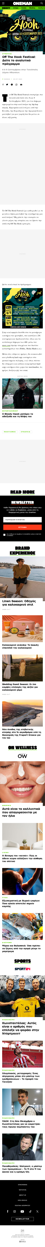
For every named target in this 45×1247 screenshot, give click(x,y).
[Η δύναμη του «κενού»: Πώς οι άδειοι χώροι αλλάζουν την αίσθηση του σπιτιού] (22, 836)
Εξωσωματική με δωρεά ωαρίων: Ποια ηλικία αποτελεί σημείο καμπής (21, 903)
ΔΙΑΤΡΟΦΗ (7, 942)
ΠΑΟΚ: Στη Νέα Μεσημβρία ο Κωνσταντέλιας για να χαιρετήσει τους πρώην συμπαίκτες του (21, 1124)
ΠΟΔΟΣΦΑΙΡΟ (8, 1020)
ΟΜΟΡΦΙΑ (6, 805)
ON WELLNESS (22, 748)
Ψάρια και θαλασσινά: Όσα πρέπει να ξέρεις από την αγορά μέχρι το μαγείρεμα (21, 948)
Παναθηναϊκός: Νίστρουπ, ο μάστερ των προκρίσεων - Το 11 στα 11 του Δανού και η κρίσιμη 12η (22, 1169)
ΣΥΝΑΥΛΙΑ (7, 54)
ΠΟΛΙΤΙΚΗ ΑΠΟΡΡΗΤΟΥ (22, 1205)
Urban (15, 8)
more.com (6, 345)
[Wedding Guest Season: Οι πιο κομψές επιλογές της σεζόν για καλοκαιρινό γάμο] (22, 668)
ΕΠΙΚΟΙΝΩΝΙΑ (22, 1184)
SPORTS (22, 961)
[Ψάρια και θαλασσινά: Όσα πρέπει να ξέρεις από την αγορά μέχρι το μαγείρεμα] (22, 926)
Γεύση (23, 8)
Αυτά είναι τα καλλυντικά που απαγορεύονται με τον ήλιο (21, 812)
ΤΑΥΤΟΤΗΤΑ (22, 1190)
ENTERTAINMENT (10, 411)
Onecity (6, 8)
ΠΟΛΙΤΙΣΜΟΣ (10, 432)
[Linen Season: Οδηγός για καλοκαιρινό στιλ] (22, 578)
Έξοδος (32, 8)
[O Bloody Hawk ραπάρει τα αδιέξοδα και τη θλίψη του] (22, 393)
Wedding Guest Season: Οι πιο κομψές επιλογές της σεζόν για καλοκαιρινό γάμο (20, 687)
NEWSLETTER (22, 1219)
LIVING (5, 852)
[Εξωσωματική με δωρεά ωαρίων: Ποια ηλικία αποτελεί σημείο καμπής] (22, 881)
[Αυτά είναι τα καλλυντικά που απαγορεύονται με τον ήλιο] (22, 783)
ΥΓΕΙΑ (5, 897)
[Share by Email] (21, 84)
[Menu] (3, 3)
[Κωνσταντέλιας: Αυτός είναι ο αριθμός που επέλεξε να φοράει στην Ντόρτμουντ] (22, 997)
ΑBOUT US (22, 1195)
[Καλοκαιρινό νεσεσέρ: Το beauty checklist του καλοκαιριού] (22, 628)
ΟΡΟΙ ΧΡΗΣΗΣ (22, 1200)
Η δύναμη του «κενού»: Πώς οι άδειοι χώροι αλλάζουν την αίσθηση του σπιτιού (22, 858)
